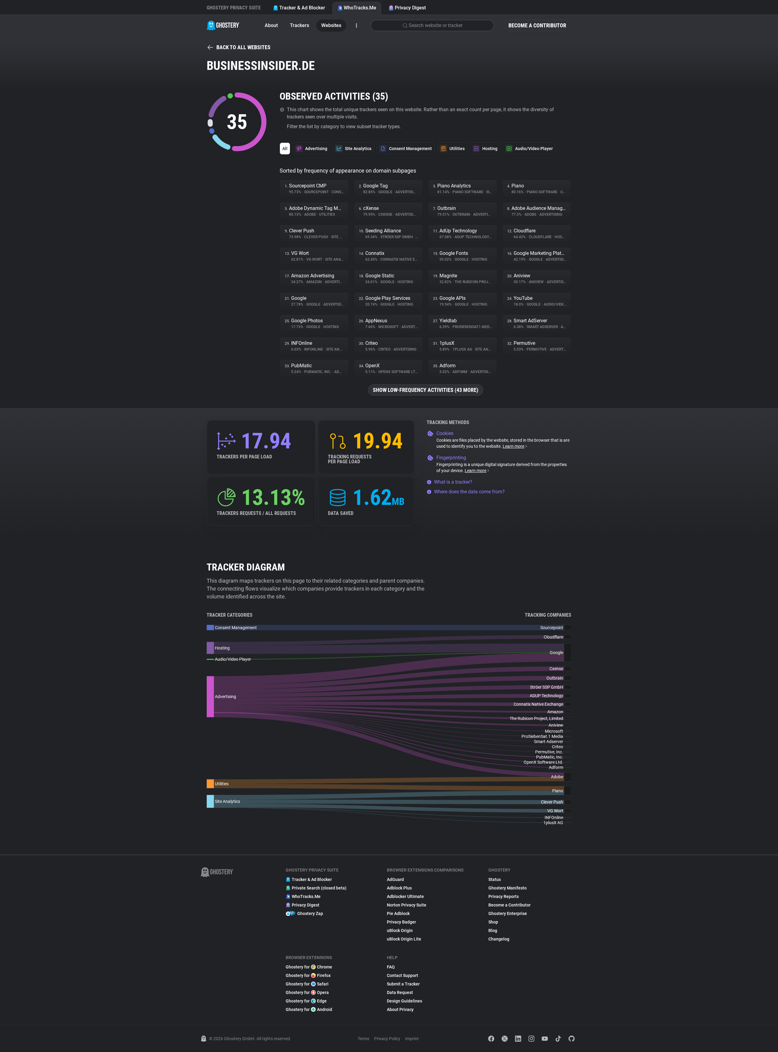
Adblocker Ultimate (405, 896)
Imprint (412, 1038)
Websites (331, 25)
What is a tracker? (453, 482)
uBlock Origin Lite (404, 939)
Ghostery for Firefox (308, 975)
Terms (363, 1038)
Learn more (513, 446)
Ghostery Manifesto (507, 888)
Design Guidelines (404, 1001)
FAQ (391, 967)
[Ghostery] (223, 25)
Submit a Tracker (403, 984)
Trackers (299, 25)
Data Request (400, 992)
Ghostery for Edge (306, 1001)
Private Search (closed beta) (319, 888)
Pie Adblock (398, 913)
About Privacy (400, 1009)
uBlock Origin (400, 930)
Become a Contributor (537, 25)
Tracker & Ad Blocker (302, 8)
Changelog (498, 939)
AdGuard (395, 879)
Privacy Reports (503, 896)
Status (494, 879)
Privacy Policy (387, 1038)
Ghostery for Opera (307, 992)
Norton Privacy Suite (406, 905)
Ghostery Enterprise (507, 913)
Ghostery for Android (309, 1009)
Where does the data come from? (469, 492)
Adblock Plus (399, 888)
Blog (492, 930)
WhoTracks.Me (360, 8)
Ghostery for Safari (307, 984)
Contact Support (402, 975)
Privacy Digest (410, 8)
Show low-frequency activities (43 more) (425, 390)
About (271, 25)
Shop (493, 922)
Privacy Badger (401, 922)
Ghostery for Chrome (309, 967)
